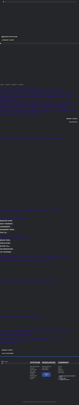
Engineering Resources (46, 366)
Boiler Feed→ (6, 240)
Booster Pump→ (7, 221)
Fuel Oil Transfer (33, 369)
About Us (60, 366)
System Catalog (45, 369)
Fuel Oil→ (4, 233)
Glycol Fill (32, 378)
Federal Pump (60, 371)
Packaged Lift (32, 372)
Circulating (32, 374)
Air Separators (33, 377)
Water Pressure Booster (34, 366)
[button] (2, 84)
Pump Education (45, 368)
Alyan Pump (60, 369)
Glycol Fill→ (5, 246)
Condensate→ (6, 227)
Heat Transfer (33, 371)
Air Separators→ (7, 249)
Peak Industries (61, 372)
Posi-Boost (32, 368)
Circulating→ (6, 243)
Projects (59, 368)
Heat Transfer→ (7, 224)
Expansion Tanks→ (8, 230)
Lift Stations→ (6, 252)
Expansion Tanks (33, 375)
